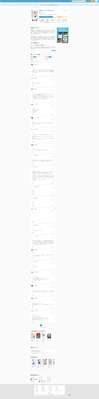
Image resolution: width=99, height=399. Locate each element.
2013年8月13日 (35, 272)
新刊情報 (36, 388)
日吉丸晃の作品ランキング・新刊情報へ (43, 369)
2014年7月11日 (35, 145)
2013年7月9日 (35, 311)
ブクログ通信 (36, 391)
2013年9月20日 (35, 250)
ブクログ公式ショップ (51, 391)
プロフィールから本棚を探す (44, 390)
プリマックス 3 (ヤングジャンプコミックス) (38, 340)
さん (35, 64)
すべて (32, 61)
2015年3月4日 (35, 89)
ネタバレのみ (37, 61)
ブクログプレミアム (50, 390)
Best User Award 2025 (51, 393)
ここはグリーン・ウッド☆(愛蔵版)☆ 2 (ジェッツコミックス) (33, 340)
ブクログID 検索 (43, 391)
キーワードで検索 (43, 387)
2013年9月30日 (35, 236)
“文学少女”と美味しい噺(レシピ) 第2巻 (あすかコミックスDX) (39, 366)
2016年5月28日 (35, 78)
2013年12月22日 (35, 198)
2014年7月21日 (35, 118)
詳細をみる (52, 74)
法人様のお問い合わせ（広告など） (58, 390)
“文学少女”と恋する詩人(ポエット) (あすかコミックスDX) (50, 366)
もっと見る (53, 50)
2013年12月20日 (35, 209)
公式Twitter (56, 391)
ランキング (36, 387)
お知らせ (56, 387)
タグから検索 (43, 388)
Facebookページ (57, 392)
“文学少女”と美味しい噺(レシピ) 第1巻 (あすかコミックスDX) (34, 366)
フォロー (53, 79)
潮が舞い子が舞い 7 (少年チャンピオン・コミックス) (44, 340)
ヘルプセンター (56, 388)
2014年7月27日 (35, 104)
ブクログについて (50, 387)
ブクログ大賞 (36, 390)
